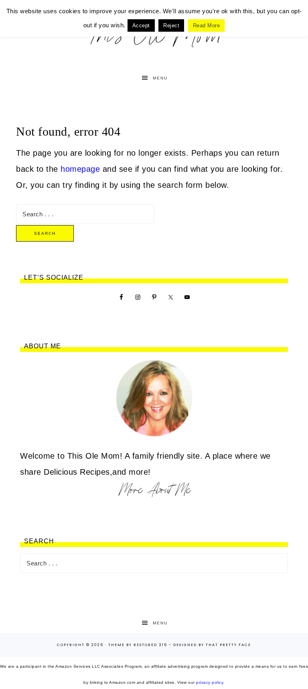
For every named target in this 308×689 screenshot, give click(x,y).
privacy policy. (210, 682)
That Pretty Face (228, 644)
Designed (185, 644)
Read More (206, 25)
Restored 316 (150, 644)
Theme (116, 644)
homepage (80, 169)
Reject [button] (171, 25)
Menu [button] (160, 78)
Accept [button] (141, 25)
